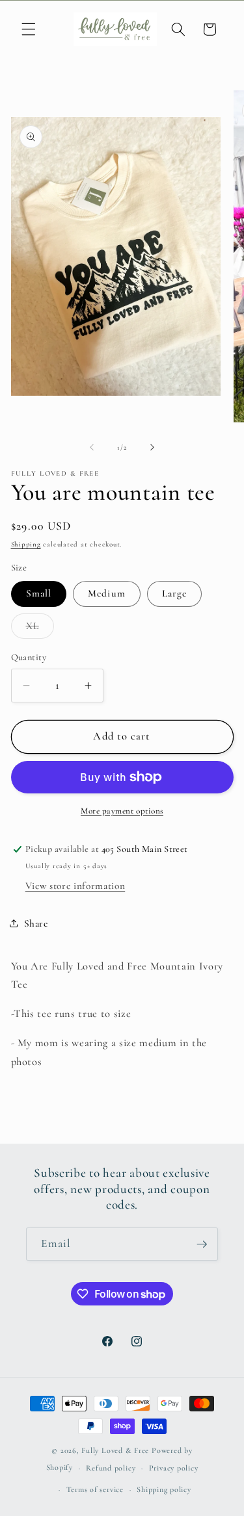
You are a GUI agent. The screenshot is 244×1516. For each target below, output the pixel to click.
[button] (28, 29)
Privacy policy (173, 1467)
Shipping (26, 544)
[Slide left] (91, 447)
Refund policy (110, 1467)
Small (39, 593)
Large (174, 593)
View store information (75, 886)
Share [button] (36, 923)
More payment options (122, 811)
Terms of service (95, 1489)
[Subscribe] (201, 1244)
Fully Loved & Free (115, 1450)
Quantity (29, 657)
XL (40, 629)
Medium (107, 593)
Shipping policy (164, 1489)
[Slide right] (152, 447)
